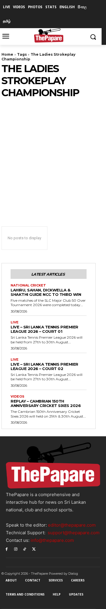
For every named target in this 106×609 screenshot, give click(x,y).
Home (7, 54)
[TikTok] (25, 549)
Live (15, 322)
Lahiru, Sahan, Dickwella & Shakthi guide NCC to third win (46, 292)
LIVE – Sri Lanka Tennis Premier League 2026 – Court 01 (44, 329)
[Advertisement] (53, 154)
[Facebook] (7, 549)
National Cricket (28, 285)
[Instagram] (16, 549)
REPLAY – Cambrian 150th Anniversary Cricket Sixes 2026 (46, 403)
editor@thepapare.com (72, 525)
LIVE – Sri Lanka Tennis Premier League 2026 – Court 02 (44, 366)
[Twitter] (34, 549)
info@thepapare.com (52, 540)
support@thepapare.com (74, 532)
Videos (17, 396)
